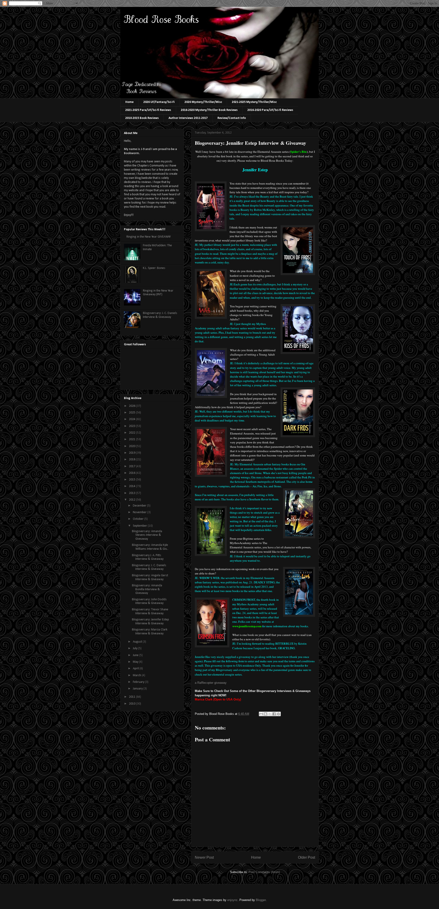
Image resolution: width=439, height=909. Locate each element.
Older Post (306, 857)
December (140, 505)
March (137, 675)
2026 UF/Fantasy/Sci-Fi (159, 102)
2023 (132, 426)
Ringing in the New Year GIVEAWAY (148, 237)
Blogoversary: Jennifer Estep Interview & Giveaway (150, 621)
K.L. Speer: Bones (154, 268)
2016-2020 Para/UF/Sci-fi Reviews (270, 110)
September (140, 526)
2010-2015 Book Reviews (142, 118)
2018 (132, 459)
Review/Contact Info (231, 118)
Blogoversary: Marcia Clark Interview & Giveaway (149, 631)
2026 (132, 406)
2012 (132, 499)
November (140, 512)
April (136, 668)
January (138, 688)
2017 (132, 466)
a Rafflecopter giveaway (211, 682)
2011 (132, 697)
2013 (132, 493)
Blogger (261, 900)
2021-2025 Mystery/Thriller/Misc (254, 102)
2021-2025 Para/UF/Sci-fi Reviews (148, 110)
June (136, 655)
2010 (132, 703)
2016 (132, 473)
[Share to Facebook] (274, 714)
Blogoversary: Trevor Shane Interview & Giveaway (150, 611)
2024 (132, 419)
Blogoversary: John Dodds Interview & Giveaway (149, 601)
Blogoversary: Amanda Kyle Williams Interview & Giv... (150, 547)
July (135, 648)
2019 (132, 453)
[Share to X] (270, 714)
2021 (132, 439)
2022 (132, 432)
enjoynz (232, 900)
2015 (132, 479)
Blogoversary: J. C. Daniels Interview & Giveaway (160, 315)
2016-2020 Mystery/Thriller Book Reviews (209, 110)
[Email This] (261, 714)
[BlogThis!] (265, 714)
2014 (132, 486)
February (139, 682)
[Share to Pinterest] (278, 714)
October (138, 519)
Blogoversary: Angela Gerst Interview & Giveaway (150, 577)
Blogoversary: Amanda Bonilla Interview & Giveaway (147, 589)
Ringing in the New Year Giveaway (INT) (158, 292)
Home (129, 102)
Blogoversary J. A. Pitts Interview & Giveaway (147, 557)
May (136, 662)
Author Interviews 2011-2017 (188, 118)
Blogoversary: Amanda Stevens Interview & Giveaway (147, 535)
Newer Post (204, 857)
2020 (132, 446)
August (138, 642)
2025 (132, 412)
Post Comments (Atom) (264, 872)
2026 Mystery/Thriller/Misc (203, 102)
